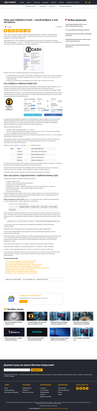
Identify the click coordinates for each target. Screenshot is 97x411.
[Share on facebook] (13, 30)
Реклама (42, 394)
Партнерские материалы (11, 392)
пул (34, 279)
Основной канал (26, 388)
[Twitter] (80, 388)
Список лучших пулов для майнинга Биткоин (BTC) (21, 261)
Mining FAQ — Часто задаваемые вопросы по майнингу (22, 273)
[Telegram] (77, 388)
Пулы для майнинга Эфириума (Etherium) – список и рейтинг (24, 264)
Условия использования (62, 408)
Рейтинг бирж (43, 6)
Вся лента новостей (27, 392)
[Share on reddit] (17, 30)
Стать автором (44, 390)
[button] (23, 301)
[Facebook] (83, 388)
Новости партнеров (63, 390)
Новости (29, 2)
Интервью (61, 2)
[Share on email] (28, 30)
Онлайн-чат (25, 390)
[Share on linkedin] (21, 30)
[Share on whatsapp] (24, 30)
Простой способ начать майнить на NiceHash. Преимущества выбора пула (28, 268)
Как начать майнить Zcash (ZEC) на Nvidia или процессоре (23, 266)
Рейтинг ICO (52, 6)
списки (29, 145)
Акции (60, 394)
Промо (60, 392)
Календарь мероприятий (65, 6)
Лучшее (22, 2)
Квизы (6, 388)
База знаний (45, 2)
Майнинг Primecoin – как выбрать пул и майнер (20, 269)
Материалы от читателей (73, 2)
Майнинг (19, 279)
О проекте (43, 388)
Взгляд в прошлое (9, 390)
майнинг (31, 279)
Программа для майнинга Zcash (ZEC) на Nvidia (20, 263)
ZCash (26, 279)
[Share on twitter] (9, 30)
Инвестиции (37, 2)
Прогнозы (53, 2)
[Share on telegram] (5, 30)
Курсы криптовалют (31, 6)
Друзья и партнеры (45, 396)
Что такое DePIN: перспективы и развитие (77, 30)
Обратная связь (44, 392)
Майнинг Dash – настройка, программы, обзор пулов (22, 271)
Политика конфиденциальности (48, 408)
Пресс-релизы (62, 388)
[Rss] (87, 388)
